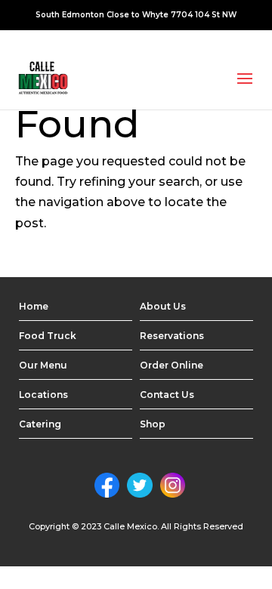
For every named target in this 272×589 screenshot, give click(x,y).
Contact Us (167, 394)
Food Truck (47, 335)
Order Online (171, 365)
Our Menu (43, 365)
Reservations (172, 335)
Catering (40, 424)
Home (33, 306)
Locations (43, 394)
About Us (163, 306)
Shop (152, 424)
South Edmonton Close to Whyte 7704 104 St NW (136, 15)
